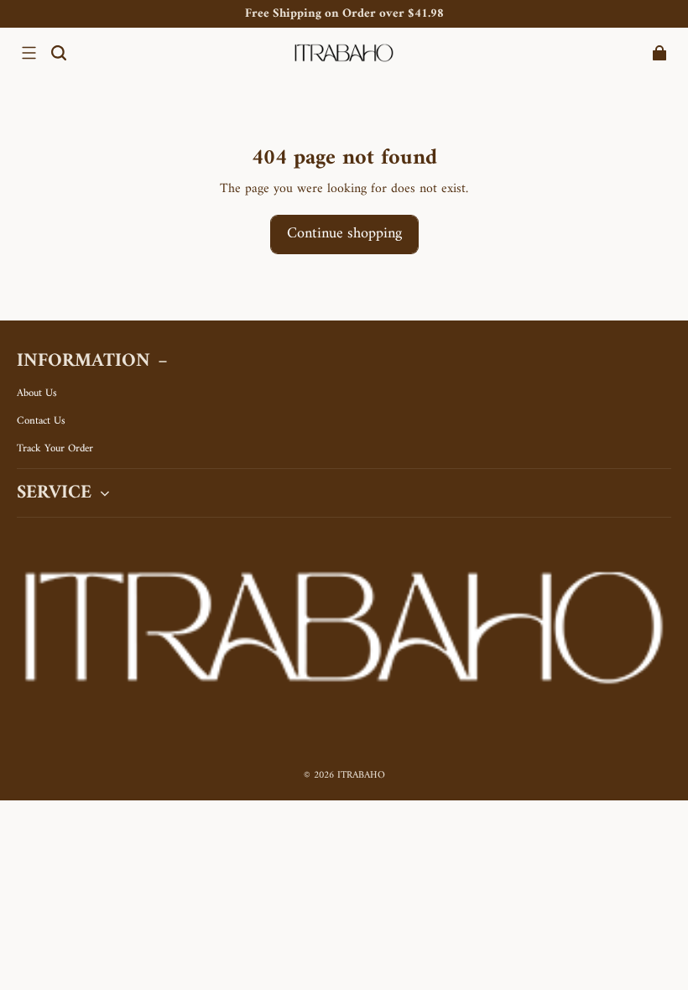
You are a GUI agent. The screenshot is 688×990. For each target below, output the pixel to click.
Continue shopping (344, 234)
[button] (28, 53)
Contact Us (41, 421)
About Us (37, 393)
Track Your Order (55, 448)
